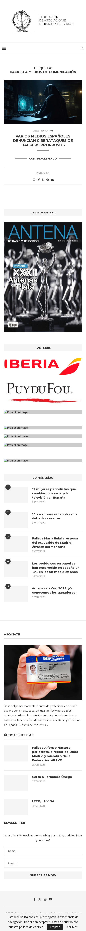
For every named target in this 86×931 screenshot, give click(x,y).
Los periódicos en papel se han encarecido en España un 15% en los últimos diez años (55, 567)
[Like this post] (34, 180)
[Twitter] (39, 899)
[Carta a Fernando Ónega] (16, 783)
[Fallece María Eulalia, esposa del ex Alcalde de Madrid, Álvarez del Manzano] (16, 544)
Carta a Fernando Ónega (52, 777)
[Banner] (43, 412)
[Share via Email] (52, 180)
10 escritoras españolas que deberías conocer (54, 516)
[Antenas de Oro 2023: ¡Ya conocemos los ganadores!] (16, 594)
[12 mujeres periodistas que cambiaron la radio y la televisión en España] (16, 495)
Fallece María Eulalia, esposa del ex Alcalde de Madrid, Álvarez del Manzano (55, 542)
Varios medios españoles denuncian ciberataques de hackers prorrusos (43, 140)
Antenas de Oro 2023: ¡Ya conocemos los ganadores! (54, 590)
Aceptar (55, 927)
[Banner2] (43, 393)
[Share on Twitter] (43, 180)
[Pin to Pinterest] (47, 180)
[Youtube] (50, 899)
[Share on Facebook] (39, 180)
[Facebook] (34, 899)
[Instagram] (45, 899)
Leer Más (71, 927)
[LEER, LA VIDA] (16, 807)
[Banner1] (43, 366)
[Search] (82, 48)
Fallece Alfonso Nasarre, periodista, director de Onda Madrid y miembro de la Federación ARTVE (55, 754)
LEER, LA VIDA (43, 801)
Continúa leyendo (43, 158)
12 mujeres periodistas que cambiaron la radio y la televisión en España (54, 493)
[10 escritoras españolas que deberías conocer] (16, 520)
